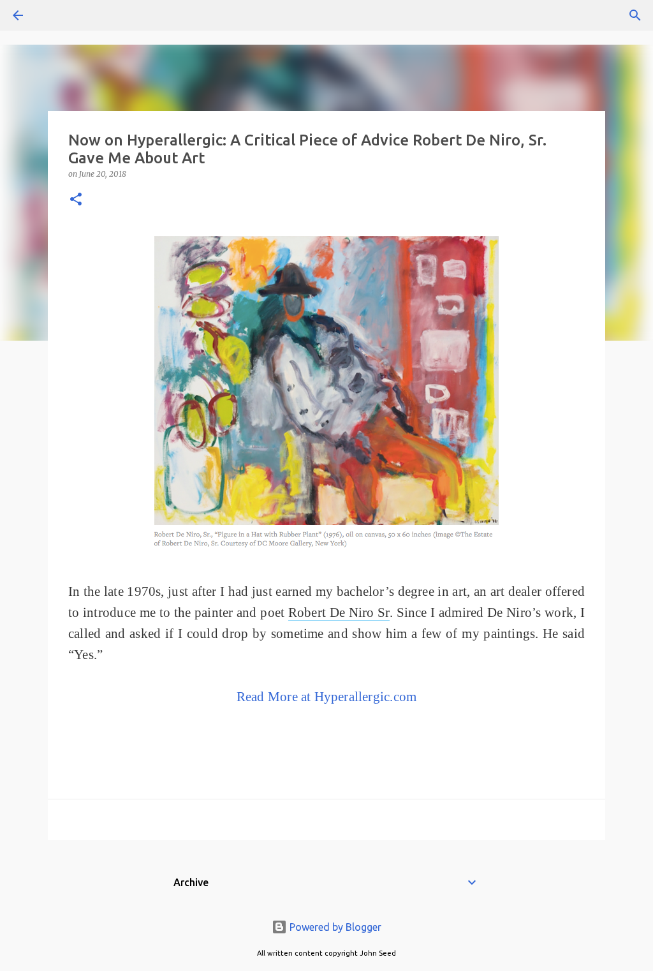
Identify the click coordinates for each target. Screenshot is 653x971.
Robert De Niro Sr (339, 612)
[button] (76, 200)
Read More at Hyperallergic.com (326, 696)
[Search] (53, 15)
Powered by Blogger (334, 927)
